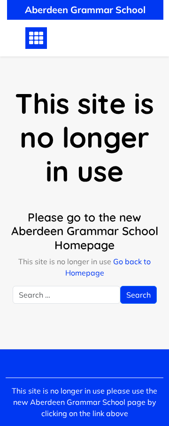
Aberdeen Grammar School (85, 10)
